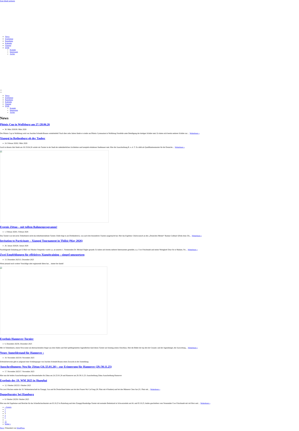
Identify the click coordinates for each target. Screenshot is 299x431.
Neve (2, 428)
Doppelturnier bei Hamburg (17, 394)
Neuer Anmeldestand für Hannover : (22, 352)
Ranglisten (9, 41)
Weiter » (8, 424)
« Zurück (8, 407)
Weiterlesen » (195, 133)
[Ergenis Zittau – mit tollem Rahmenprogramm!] (54, 222)
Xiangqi (8, 45)
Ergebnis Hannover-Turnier (17, 338)
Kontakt (13, 50)
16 (6, 422)
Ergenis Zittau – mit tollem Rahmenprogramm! (28, 226)
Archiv (12, 54)
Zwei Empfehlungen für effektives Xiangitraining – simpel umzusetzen (42, 254)
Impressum (14, 52)
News (7, 37)
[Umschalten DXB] (41, 106)
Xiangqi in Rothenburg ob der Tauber (22, 138)
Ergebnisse (9, 39)
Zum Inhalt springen (7, 1)
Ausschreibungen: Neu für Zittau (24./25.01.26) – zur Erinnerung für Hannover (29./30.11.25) (56, 366)
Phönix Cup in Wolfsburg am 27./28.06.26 (25, 124)
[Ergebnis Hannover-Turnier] (53, 334)
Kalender (8, 43)
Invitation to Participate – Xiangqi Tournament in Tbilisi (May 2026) (41, 240)
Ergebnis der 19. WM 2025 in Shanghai (23, 380)
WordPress (21, 428)
